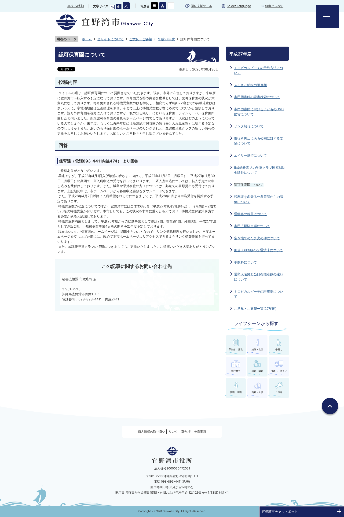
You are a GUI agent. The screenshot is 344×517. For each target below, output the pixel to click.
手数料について (245, 262)
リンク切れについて (248, 126)
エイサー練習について (250, 155)
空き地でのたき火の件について (257, 238)
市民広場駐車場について (252, 226)
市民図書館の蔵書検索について (257, 97)
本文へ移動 (75, 6)
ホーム (87, 39)
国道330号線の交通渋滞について (258, 250)
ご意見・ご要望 (140, 39)
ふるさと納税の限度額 (250, 85)
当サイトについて (110, 39)
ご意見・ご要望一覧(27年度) (255, 308)
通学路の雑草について (250, 214)
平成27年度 (166, 39)
